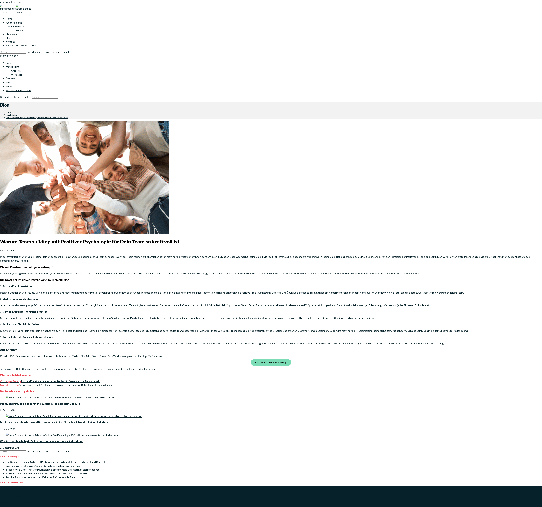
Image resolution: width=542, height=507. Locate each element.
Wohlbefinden (147, 368)
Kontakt (9, 86)
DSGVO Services (13, 496)
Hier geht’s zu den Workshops (271, 362)
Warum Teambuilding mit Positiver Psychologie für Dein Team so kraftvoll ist (37, 117)
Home (8, 63)
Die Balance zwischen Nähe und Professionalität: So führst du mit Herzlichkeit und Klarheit (54, 422)
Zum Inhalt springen (11, 1)
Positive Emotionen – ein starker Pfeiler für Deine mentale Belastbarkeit (45, 477)
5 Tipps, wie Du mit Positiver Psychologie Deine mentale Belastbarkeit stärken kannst (52, 469)
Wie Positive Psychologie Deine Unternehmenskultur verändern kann (41, 441)
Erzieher (44, 368)
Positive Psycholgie (89, 368)
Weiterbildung (12, 66)
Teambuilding (130, 368)
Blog (8, 82)
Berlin (35, 368)
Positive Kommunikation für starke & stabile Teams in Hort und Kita (40, 403)
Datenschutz (11, 494)
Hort (69, 368)
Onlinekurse (17, 70)
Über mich (10, 78)
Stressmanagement (111, 368)
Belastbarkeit (23, 368)
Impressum (11, 492)
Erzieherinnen (57, 368)
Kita (75, 368)
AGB (8, 498)
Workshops (16, 74)
